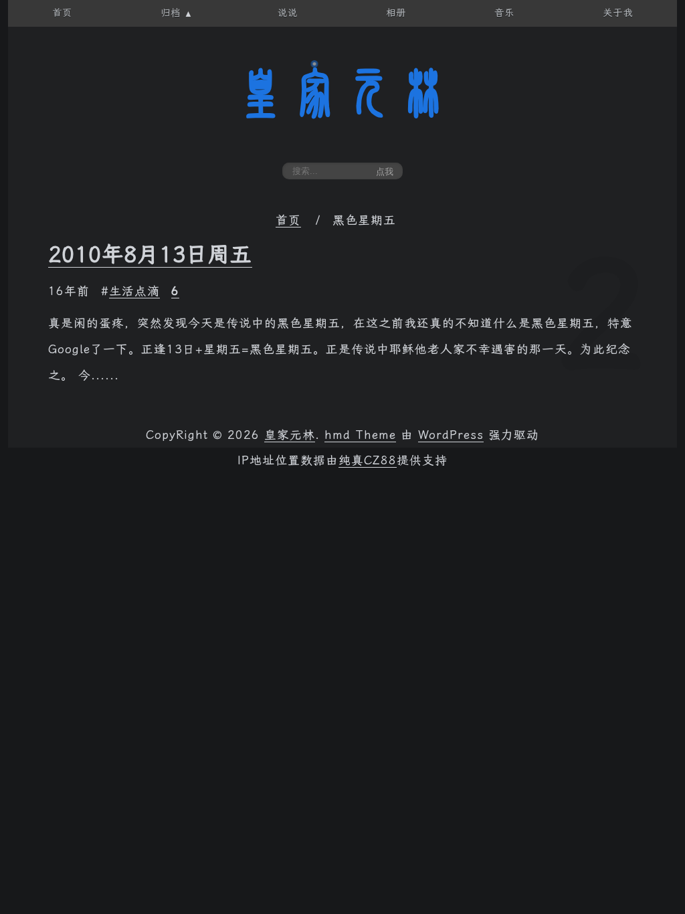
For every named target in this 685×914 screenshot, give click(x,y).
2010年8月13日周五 (150, 254)
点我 (384, 172)
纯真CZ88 (367, 460)
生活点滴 (134, 291)
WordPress (451, 435)
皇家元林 (342, 93)
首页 (288, 220)
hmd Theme (360, 435)
